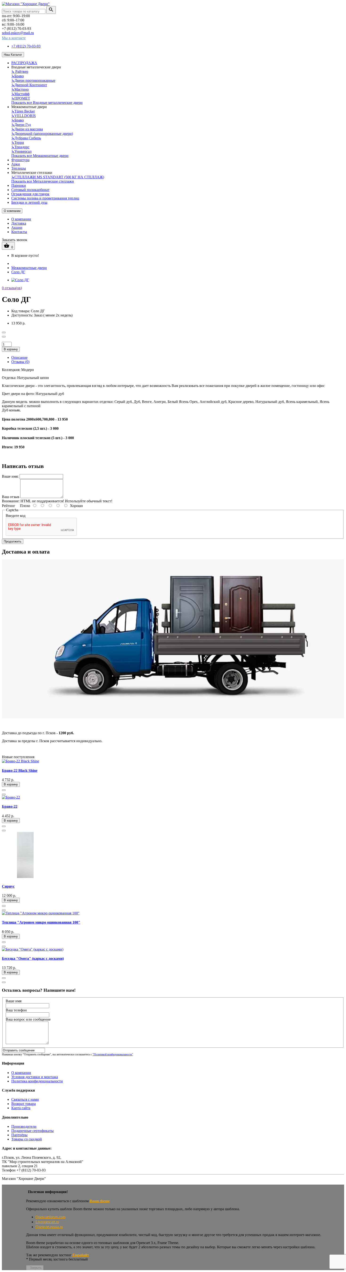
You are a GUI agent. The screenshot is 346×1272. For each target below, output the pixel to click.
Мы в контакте (14, 38)
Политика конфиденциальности (37, 1081)
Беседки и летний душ (29, 202)
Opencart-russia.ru (49, 1227)
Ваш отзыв (10, 497)
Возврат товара (23, 1104)
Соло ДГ (18, 272)
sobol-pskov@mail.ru (18, 33)
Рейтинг (8, 506)
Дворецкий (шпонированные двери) (42, 134)
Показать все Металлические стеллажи (42, 181)
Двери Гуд (21, 125)
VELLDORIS (23, 116)
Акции (16, 228)
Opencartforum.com (50, 1217)
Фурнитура (20, 160)
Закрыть (36, 1267)
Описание (19, 357)
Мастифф (20, 94)
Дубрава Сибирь (26, 138)
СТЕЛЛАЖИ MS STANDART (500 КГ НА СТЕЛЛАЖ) (57, 177)
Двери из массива (27, 129)
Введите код (15, 516)
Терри (17, 142)
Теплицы (18, 168)
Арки (15, 164)
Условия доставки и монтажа (34, 1077)
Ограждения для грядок (30, 194)
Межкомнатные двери (29, 268)
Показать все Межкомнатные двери (39, 156)
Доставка (18, 223)
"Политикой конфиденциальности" (113, 1054)
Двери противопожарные (33, 80)
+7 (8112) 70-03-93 (25, 46)
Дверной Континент (29, 85)
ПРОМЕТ (20, 98)
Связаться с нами (25, 1099)
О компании (12, 211)
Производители (23, 1126)
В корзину (11, 349)
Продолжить (12, 541)
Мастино (20, 89)
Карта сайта (20, 1108)
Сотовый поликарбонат (30, 190)
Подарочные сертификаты (32, 1131)
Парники (18, 185)
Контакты (19, 232)
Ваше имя (13, 1001)
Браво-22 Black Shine (19, 771)
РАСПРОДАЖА (24, 63)
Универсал (21, 151)
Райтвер (19, 72)
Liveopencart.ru (47, 1222)
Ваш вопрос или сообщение (28, 1019)
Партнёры (19, 1135)
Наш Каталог (13, 54)
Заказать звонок (14, 240)
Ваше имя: (10, 476)
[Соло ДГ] (20, 280)
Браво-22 (9, 806)
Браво (17, 76)
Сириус (8, 886)
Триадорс (20, 147)
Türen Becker (23, 111)
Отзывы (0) (20, 362)
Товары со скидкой (26, 1139)
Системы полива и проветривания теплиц (45, 198)
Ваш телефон (16, 1010)
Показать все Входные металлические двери (47, 103)
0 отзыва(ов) (12, 288)
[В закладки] (4, 332)
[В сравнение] (4, 336)
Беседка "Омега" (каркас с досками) (33, 958)
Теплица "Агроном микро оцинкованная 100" (41, 922)
